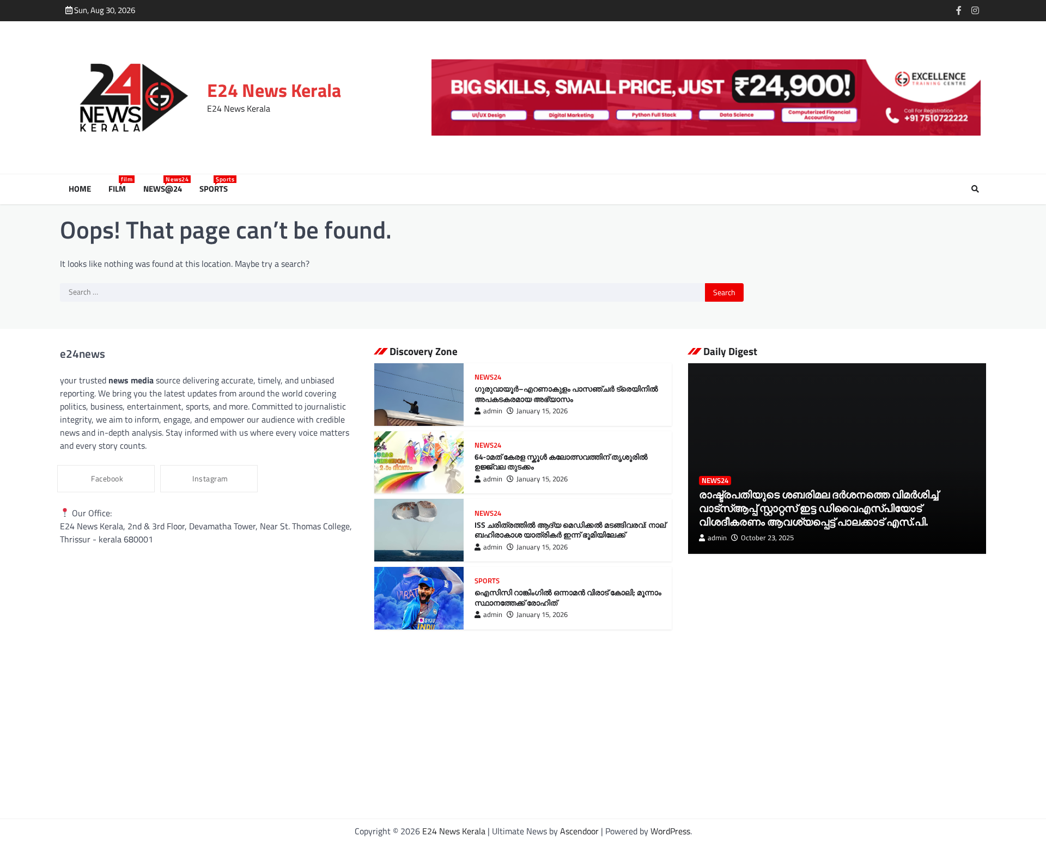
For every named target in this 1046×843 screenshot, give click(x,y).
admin (492, 411)
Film (119, 189)
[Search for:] (382, 292)
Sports (215, 189)
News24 (488, 377)
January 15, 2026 (542, 411)
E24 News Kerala (274, 90)
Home (80, 189)
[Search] (975, 189)
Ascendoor (579, 831)
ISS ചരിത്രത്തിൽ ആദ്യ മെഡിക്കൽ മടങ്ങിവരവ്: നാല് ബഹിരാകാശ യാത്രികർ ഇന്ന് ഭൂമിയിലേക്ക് (570, 530)
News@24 (164, 189)
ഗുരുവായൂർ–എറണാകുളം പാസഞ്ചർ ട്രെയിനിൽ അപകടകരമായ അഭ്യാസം (566, 394)
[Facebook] (958, 10)
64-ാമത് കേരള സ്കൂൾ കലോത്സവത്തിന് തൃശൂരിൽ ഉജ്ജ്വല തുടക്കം (561, 462)
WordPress (670, 831)
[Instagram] (975, 10)
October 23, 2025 (767, 538)
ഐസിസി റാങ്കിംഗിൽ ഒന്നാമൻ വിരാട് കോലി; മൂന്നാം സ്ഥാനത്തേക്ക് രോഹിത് (568, 598)
